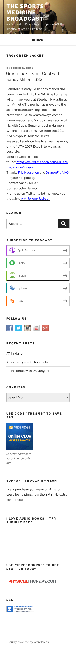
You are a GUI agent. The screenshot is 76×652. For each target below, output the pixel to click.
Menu (40, 40)
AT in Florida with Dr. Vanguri (27, 371)
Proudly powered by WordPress (27, 642)
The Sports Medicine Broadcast (25, 12)
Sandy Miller (28, 183)
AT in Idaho (14, 354)
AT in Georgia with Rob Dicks (27, 362)
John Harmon (29, 188)
